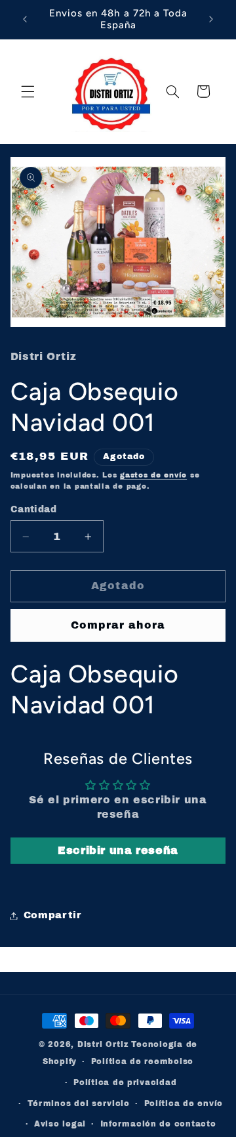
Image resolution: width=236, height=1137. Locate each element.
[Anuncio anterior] (24, 19)
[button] (27, 91)
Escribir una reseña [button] (118, 850)
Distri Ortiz (104, 1044)
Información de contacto (158, 1124)
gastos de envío (153, 475)
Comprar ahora (118, 625)
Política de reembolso (142, 1061)
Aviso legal (60, 1124)
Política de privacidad (124, 1082)
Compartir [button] (53, 915)
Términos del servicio (79, 1103)
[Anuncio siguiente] (211, 19)
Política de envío (184, 1103)
